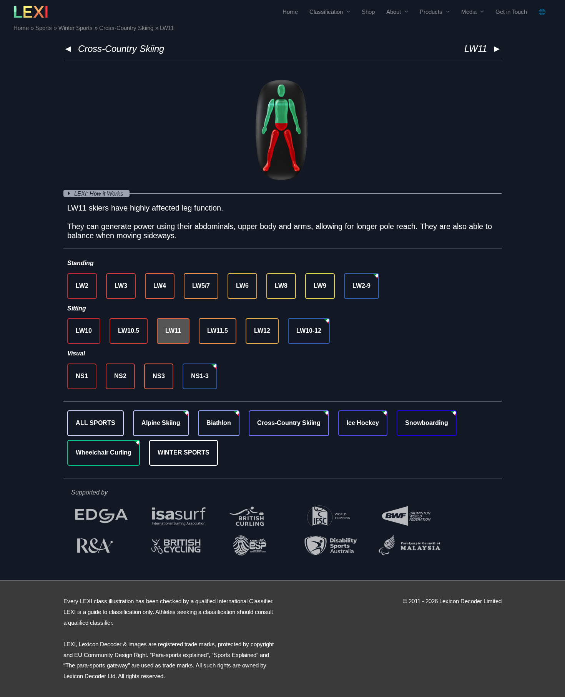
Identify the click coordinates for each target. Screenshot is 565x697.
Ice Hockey (363, 423)
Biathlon (218, 423)
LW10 (84, 330)
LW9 (320, 285)
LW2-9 (361, 285)
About (393, 11)
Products (431, 11)
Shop (368, 11)
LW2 (82, 285)
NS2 (120, 376)
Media (469, 11)
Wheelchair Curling (103, 452)
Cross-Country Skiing (121, 48)
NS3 (159, 376)
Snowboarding (426, 423)
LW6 (242, 285)
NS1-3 (200, 376)
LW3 (121, 285)
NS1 (82, 376)
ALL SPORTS (95, 423)
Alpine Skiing (160, 423)
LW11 (173, 330)
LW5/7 (201, 285)
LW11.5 (217, 330)
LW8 (281, 285)
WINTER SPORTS (183, 452)
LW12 (262, 330)
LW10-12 (308, 330)
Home (290, 11)
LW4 (159, 285)
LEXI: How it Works (99, 193)
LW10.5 (128, 330)
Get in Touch (511, 11)
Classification (326, 11)
